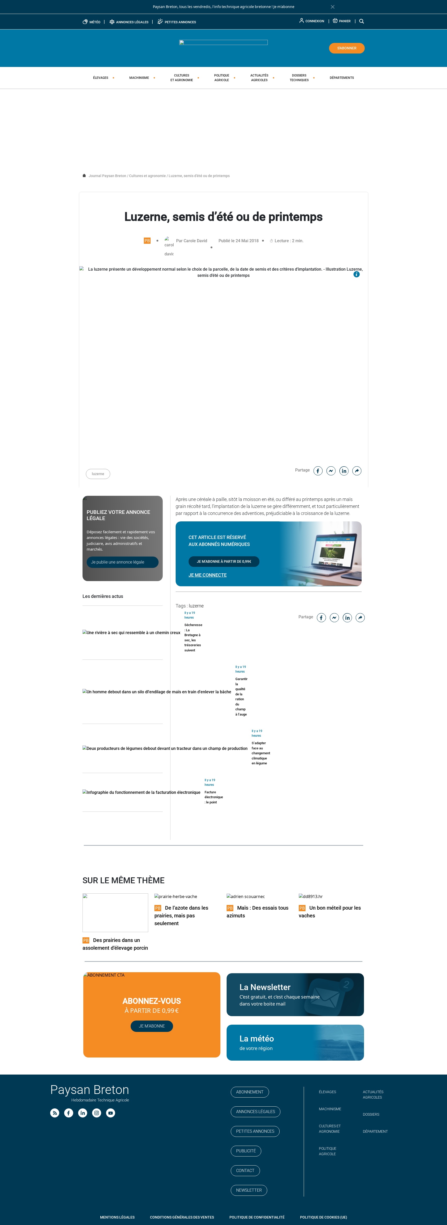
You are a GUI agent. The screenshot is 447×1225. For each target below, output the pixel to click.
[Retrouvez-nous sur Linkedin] (82, 1112)
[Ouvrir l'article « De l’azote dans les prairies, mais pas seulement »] (175, 896)
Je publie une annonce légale (117, 562)
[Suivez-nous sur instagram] (96, 1112)
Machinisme (139, 78)
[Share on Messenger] (331, 470)
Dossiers (299, 78)
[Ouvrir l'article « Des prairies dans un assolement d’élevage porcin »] (115, 912)
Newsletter (249, 1190)
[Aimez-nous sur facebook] (68, 1112)
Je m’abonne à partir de (224, 561)
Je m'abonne (283, 7)
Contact (245, 1170)
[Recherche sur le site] (362, 21)
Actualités (259, 78)
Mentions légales (117, 1217)
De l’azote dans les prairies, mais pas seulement (181, 915)
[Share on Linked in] (344, 470)
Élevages (100, 78)
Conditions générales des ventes (182, 1217)
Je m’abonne (152, 1026)
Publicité (246, 1150)
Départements (342, 78)
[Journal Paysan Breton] (223, 48)
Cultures (181, 78)
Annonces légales (255, 1111)
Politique (221, 78)
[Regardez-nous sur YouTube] (110, 1112)
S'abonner (346, 48)
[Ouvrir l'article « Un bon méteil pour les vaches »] (311, 896)
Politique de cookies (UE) (323, 1217)
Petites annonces (255, 1131)
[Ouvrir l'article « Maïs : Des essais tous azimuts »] (246, 896)
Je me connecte (208, 575)
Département (375, 1131)
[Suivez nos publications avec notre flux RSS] (54, 1112)
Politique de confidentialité (257, 1217)
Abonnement (250, 1092)
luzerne (98, 474)
